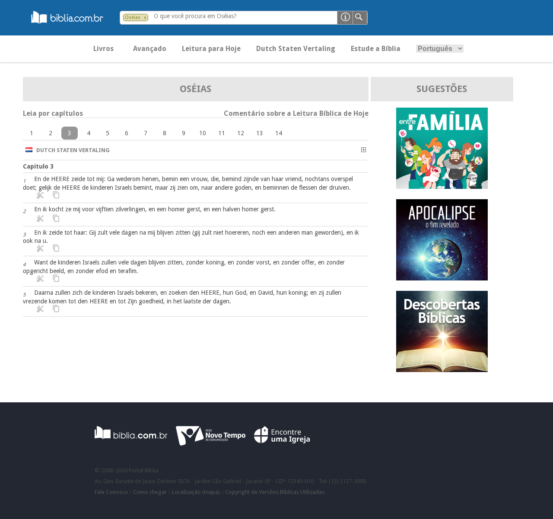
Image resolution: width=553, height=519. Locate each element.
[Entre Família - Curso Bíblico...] (442, 186)
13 (259, 133)
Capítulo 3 (38, 166)
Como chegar (150, 492)
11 (221, 133)
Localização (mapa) (196, 492)
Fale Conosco (111, 492)
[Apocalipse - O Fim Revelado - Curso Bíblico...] (442, 278)
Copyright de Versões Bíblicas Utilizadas (274, 492)
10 (202, 133)
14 (278, 133)
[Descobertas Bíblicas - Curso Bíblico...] (442, 370)
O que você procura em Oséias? (195, 16)
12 (240, 133)
